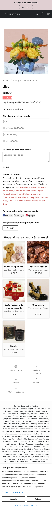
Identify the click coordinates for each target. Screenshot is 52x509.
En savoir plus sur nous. (12, 492)
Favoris (16, 382)
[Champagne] (38, 290)
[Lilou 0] (26, 51)
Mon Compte (16, 370)
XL (12, 141)
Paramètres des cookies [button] (26, 505)
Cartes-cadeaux (16, 392)
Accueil (6, 80)
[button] (26, 7)
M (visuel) (15, 128)
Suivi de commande (36, 372)
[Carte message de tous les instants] (14, 290)
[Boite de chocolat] (38, 252)
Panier (36, 382)
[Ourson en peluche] (14, 252)
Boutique (17, 80)
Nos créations (30, 80)
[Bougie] (14, 332)
